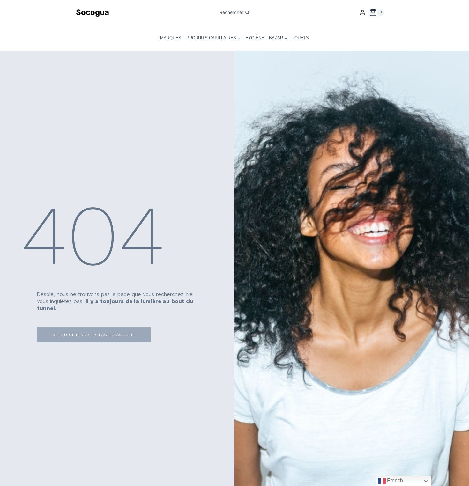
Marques (170, 37)
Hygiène (254, 37)
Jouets (300, 37)
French (394, 480)
